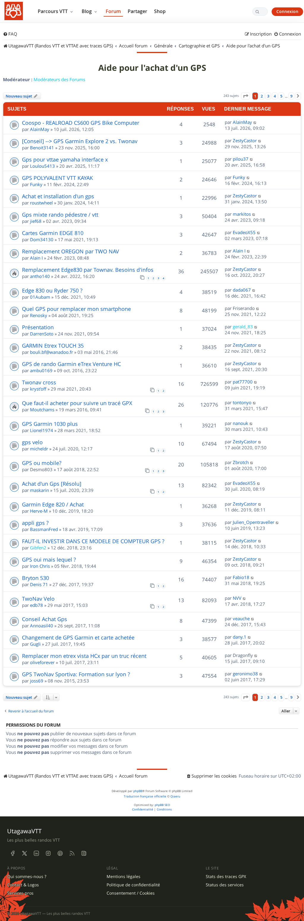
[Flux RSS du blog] (83, 853)
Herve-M (39, 511)
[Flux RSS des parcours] (71, 853)
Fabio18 (241, 577)
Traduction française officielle (145, 796)
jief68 (36, 221)
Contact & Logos (23, 885)
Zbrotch (241, 462)
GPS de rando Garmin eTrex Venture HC (71, 363)
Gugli (35, 644)
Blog (87, 11)
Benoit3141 (42, 148)
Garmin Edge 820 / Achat (53, 504)
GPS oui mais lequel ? (49, 559)
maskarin (39, 490)
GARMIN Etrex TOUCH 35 (53, 345)
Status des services (225, 885)
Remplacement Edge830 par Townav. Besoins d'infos (87, 269)
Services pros (20, 893)
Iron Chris (40, 566)
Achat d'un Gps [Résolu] (51, 483)
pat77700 (243, 382)
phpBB (137, 791)
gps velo (32, 442)
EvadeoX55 (244, 232)
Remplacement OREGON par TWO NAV (70, 251)
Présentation (38, 327)
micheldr (39, 449)
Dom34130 (41, 239)
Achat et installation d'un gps (58, 196)
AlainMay (39, 129)
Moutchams (42, 409)
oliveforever (42, 662)
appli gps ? (35, 522)
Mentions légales (123, 876)
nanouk (240, 423)
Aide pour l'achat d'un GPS (152, 68)
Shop (160, 11)
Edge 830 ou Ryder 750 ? (52, 290)
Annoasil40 (41, 626)
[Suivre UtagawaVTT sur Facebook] (12, 853)
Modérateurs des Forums (59, 79)
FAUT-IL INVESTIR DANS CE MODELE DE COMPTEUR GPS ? (93, 541)
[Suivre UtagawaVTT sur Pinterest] (60, 853)
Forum (113, 11)
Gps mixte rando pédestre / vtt (60, 214)
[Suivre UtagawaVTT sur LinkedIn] (36, 853)
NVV (237, 598)
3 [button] (268, 96)
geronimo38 (245, 674)
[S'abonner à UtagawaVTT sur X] (24, 853)
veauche (241, 618)
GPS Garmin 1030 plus (50, 423)
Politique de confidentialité (133, 885)
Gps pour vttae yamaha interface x (65, 159)
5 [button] (281, 96)
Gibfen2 (38, 548)
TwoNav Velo (38, 598)
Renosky (38, 315)
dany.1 (239, 637)
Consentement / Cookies (131, 893)
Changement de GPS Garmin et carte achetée (78, 637)
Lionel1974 (41, 430)
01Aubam (40, 297)
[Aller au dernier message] (255, 122)
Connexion (287, 11)
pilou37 (240, 159)
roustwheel (41, 203)
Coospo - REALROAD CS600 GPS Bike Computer (80, 122)
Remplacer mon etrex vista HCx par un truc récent (84, 655)
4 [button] (275, 96)
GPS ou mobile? (41, 462)
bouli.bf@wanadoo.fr (51, 352)
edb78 (36, 605)
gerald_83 (243, 327)
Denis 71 (39, 584)
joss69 (36, 681)
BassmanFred (44, 529)
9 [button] (291, 96)
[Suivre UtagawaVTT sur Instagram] (48, 853)
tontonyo (242, 402)
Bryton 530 (35, 577)
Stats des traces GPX (226, 876)
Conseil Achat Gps (44, 619)
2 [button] (262, 96)
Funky (36, 184)
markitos (242, 214)
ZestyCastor (245, 140)
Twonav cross (39, 382)
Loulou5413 (42, 166)
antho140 (40, 276)
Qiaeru (175, 796)
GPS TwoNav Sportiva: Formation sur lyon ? (76, 674)
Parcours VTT (53, 11)
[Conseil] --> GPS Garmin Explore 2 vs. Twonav (79, 141)
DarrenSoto (41, 334)
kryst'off (38, 389)
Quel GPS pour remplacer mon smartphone (76, 308)
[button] (245, 96)
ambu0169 (41, 370)
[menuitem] (10, 34)
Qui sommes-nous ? (26, 876)
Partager (137, 11)
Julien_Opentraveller (253, 522)
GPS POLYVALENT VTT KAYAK (57, 177)
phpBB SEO (162, 805)
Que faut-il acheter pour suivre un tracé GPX (77, 403)
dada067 (242, 290)
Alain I (36, 258)
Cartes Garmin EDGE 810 (52, 232)
